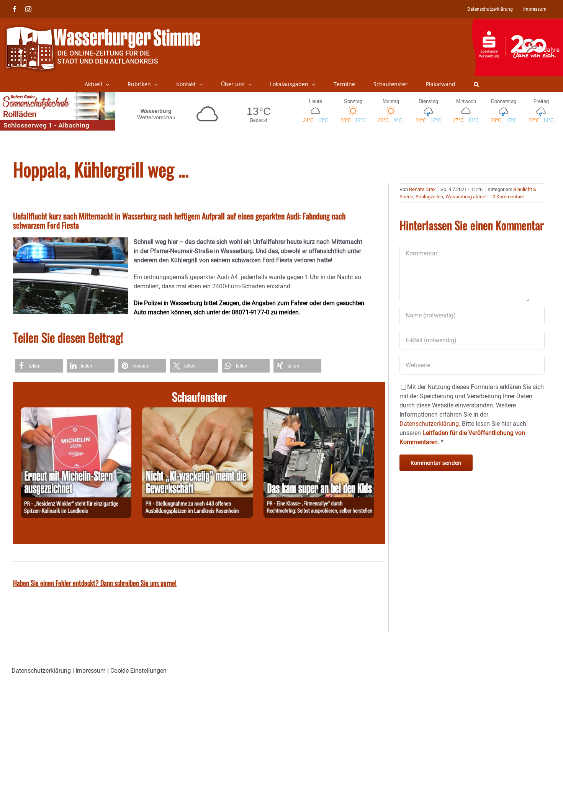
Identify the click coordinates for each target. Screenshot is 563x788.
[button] (476, 84)
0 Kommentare (508, 196)
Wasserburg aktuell (466, 196)
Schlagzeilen (429, 196)
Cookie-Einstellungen (138, 670)
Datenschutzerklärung (41, 670)
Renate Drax (422, 189)
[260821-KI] (197, 411)
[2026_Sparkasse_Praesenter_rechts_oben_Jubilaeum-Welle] (517, 22)
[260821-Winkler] (76, 411)
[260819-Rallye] (318, 411)
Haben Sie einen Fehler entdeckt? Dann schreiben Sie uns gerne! (95, 583)
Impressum (90, 670)
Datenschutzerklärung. (429, 423)
